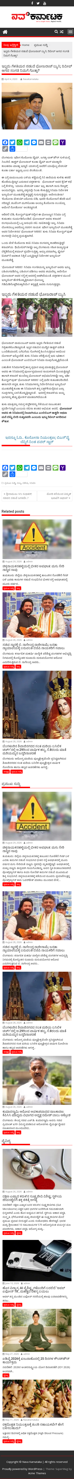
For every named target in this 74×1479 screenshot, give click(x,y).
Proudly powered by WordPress (22, 1469)
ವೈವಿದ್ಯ (19, 1233)
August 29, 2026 (13, 561)
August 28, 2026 (13, 640)
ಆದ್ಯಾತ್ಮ (6, 771)
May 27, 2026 (12, 1353)
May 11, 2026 (12, 1419)
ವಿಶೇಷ (25, 483)
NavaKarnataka (30, 79)
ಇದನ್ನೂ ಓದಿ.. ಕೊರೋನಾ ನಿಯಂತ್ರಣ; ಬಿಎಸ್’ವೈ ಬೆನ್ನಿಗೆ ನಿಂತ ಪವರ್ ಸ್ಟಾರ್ (37, 439)
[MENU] (70, 31)
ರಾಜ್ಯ (19, 483)
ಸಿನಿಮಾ (32, 483)
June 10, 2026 (12, 1283)
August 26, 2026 (13, 1191)
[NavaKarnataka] (5, 31)
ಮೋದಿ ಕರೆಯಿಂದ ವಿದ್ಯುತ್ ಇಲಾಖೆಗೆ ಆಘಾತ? (59, 495)
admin (29, 561)
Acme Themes (37, 1473)
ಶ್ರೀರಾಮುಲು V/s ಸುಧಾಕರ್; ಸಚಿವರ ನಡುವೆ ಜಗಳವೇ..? (17, 495)
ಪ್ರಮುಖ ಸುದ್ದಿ (9, 483)
